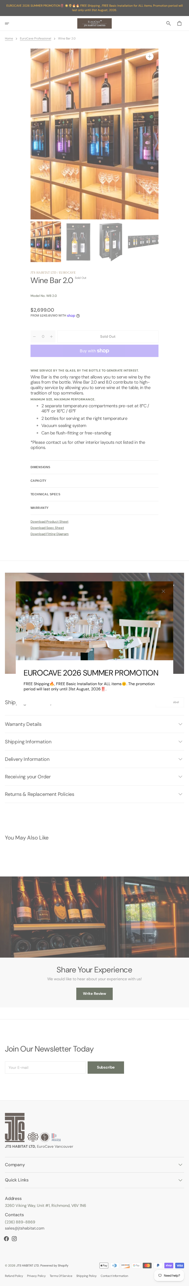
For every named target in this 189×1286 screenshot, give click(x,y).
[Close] (163, 591)
